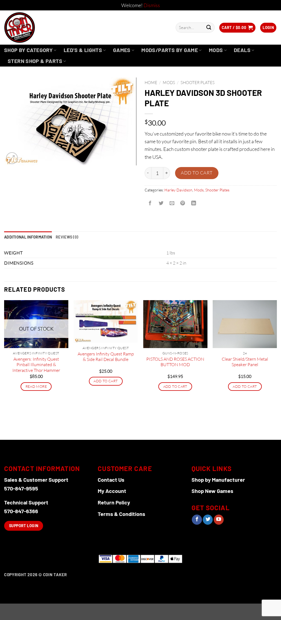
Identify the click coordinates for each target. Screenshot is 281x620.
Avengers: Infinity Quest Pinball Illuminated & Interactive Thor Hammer (36, 364)
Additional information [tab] (28, 237)
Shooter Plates (198, 82)
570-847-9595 (21, 488)
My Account (112, 490)
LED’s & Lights (83, 50)
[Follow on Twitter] (208, 520)
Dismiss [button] (152, 5)
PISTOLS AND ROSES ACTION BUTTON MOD (175, 362)
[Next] (276, 369)
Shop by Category (28, 50)
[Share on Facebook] (150, 203)
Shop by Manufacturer (218, 479)
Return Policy (114, 502)
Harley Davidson (178, 190)
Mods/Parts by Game (169, 50)
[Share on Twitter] (161, 203)
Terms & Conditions (121, 513)
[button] (237, 28)
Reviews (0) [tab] (67, 237)
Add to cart (197, 173)
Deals (242, 50)
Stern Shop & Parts (35, 61)
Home (151, 82)
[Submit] (209, 27)
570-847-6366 (21, 511)
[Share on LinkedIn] (194, 203)
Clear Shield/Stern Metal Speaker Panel (245, 362)
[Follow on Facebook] (197, 520)
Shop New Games (212, 490)
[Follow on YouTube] (219, 520)
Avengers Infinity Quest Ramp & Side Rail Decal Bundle (106, 356)
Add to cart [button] (106, 381)
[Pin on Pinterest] (183, 203)
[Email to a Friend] (172, 203)
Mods (216, 50)
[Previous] (4, 369)
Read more (36, 386)
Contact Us (111, 479)
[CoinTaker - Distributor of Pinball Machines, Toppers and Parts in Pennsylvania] (34, 27)
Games (122, 50)
